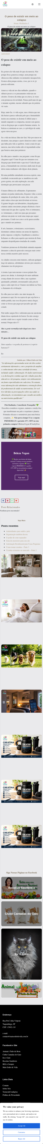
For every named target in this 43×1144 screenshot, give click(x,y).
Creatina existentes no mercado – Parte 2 (21, 550)
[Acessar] (32, 4)
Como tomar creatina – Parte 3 (17, 547)
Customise (21, 1132)
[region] (21, 1123)
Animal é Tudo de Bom (11, 1051)
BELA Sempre (8, 1064)
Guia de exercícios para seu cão (18, 540)
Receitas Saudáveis (10, 1061)
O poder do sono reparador (16, 537)
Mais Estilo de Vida (10, 1067)
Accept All (21, 1126)
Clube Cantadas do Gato (12, 1054)
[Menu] (39, 4)
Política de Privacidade (11, 1095)
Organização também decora (17, 534)
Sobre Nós (7, 1088)
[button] (3, 501)
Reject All (21, 1139)
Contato (6, 1085)
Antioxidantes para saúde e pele (18, 531)
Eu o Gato (6, 1057)
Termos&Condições (10, 1092)
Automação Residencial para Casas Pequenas (23, 544)
